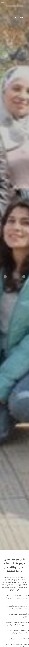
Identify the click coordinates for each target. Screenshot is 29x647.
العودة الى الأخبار (19, 17)
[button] (23, 277)
